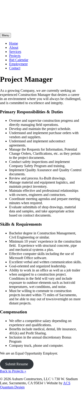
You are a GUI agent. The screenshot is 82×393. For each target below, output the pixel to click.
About (13, 47)
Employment (18, 64)
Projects (14, 56)
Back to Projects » (13, 371)
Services (15, 52)
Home (13, 43)
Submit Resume (16, 364)
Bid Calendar (18, 60)
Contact (14, 68)
